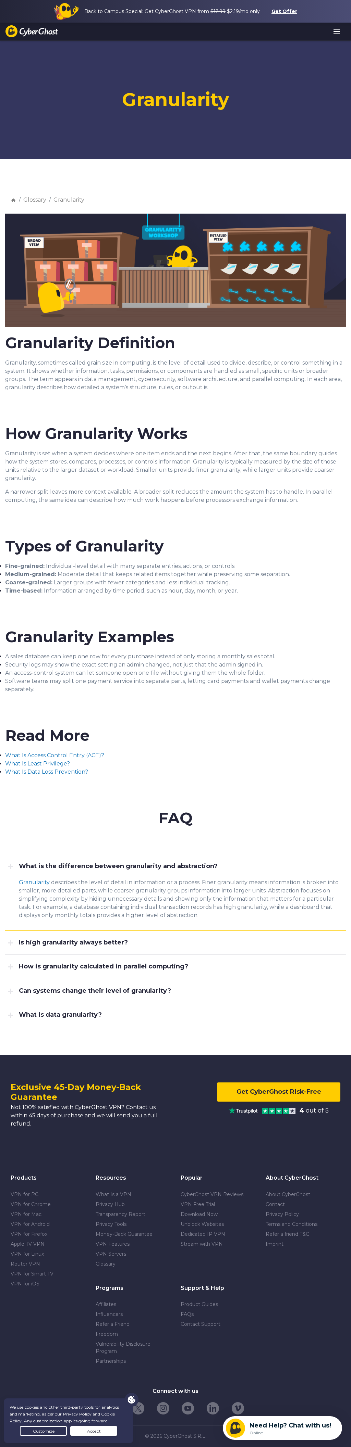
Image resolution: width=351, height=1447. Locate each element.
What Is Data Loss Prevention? (46, 772)
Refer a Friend (113, 1324)
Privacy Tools (111, 1224)
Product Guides (199, 1304)
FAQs (187, 1314)
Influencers (109, 1314)
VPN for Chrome (31, 1204)
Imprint (274, 1244)
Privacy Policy (282, 1214)
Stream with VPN (202, 1244)
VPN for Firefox (29, 1234)
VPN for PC (24, 1194)
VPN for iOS (25, 1284)
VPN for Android (30, 1224)
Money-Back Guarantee (124, 1234)
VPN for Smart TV (32, 1274)
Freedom (107, 1334)
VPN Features (113, 1244)
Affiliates (106, 1304)
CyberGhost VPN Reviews (212, 1194)
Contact (275, 1204)
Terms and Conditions (291, 1224)
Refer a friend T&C (287, 1234)
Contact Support (200, 1324)
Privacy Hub (110, 1204)
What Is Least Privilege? (37, 763)
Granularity (68, 199)
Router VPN (25, 1264)
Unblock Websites (202, 1224)
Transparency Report (120, 1214)
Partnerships (111, 1361)
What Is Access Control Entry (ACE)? (54, 755)
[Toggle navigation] (337, 32)
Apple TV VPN (28, 1244)
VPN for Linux (27, 1254)
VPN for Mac (26, 1214)
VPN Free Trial (198, 1204)
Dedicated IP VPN (203, 1234)
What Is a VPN (113, 1194)
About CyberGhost (288, 1194)
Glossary (34, 199)
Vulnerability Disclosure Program (123, 1347)
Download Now (199, 1214)
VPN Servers (111, 1254)
